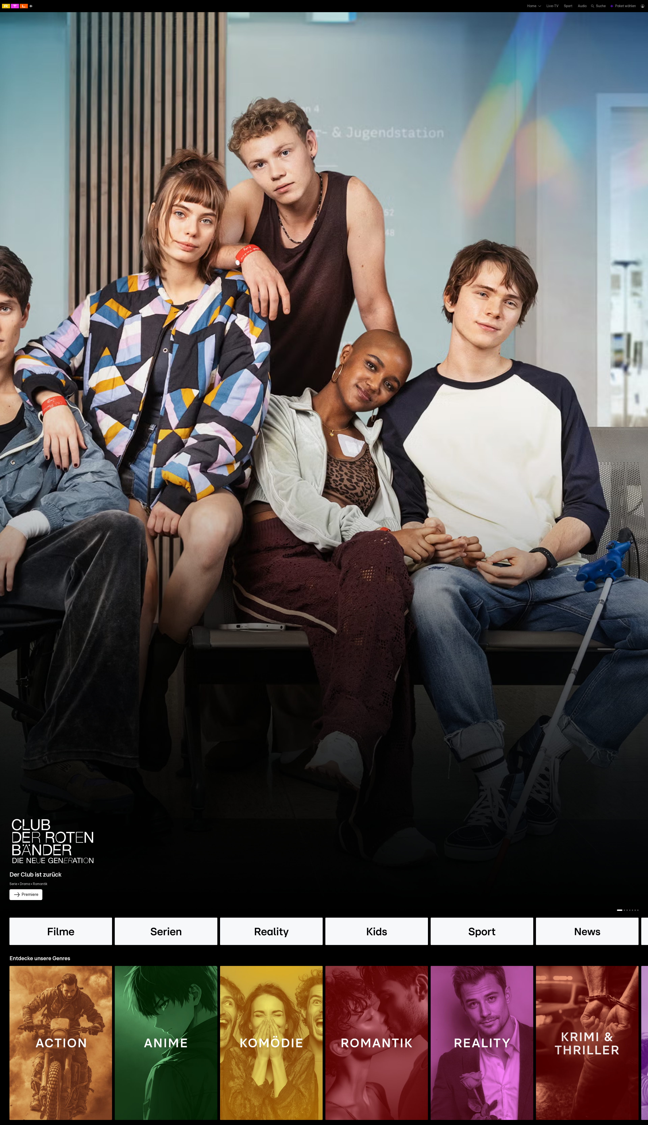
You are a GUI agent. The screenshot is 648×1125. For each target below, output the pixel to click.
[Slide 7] (638, 910)
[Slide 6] (635, 910)
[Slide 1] (619, 910)
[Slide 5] (632, 910)
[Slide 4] (629, 910)
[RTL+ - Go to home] (17, 6)
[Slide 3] (627, 910)
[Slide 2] (624, 910)
